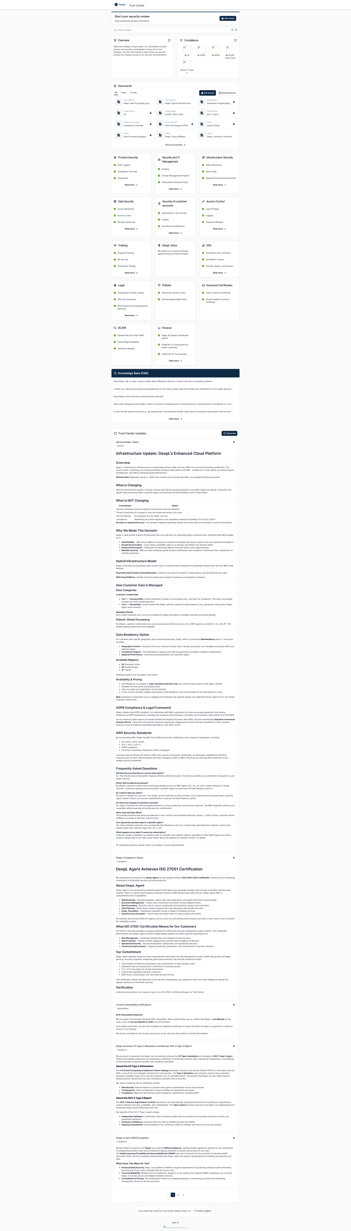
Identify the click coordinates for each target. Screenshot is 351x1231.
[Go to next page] (183, 1195)
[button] (175, 418)
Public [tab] (124, 93)
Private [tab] (133, 93)
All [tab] (116, 93)
